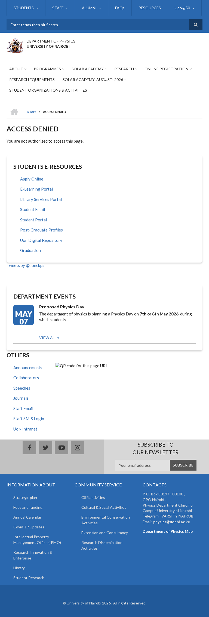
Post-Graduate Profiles (41, 229)
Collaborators (26, 377)
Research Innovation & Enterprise (32, 555)
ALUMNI (89, 7)
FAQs (120, 7)
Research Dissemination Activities (101, 545)
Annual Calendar (27, 517)
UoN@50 (182, 7)
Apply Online (31, 178)
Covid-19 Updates (28, 527)
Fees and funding (27, 507)
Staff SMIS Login (28, 418)
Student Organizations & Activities (48, 90)
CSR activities (93, 497)
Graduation (30, 250)
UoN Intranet (25, 428)
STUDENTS (24, 7)
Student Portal (33, 219)
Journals (21, 398)
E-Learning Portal (36, 188)
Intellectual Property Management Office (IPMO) (37, 539)
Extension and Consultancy (104, 532)
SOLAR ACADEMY (88, 69)
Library (19, 567)
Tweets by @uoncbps (25, 265)
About (16, 69)
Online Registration (166, 69)
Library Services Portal (41, 199)
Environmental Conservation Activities (105, 520)
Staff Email (23, 408)
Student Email (32, 209)
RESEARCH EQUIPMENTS (32, 79)
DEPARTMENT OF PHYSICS (51, 41)
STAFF (57, 7)
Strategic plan (25, 497)
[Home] (15, 44)
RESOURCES (150, 7)
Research (124, 69)
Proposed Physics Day (61, 306)
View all (48, 337)
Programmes (47, 69)
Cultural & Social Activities (103, 507)
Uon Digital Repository (41, 240)
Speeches (21, 388)
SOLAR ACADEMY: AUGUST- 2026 (93, 79)
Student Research (28, 577)
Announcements (27, 367)
